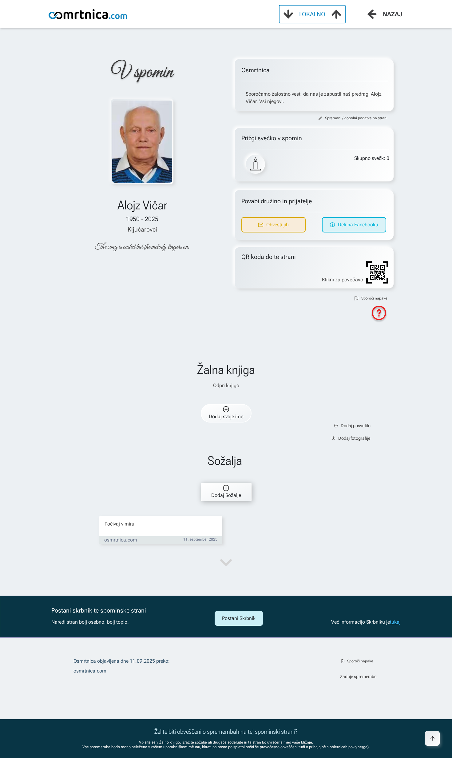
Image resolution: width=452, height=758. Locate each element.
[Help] (379, 314)
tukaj (395, 622)
